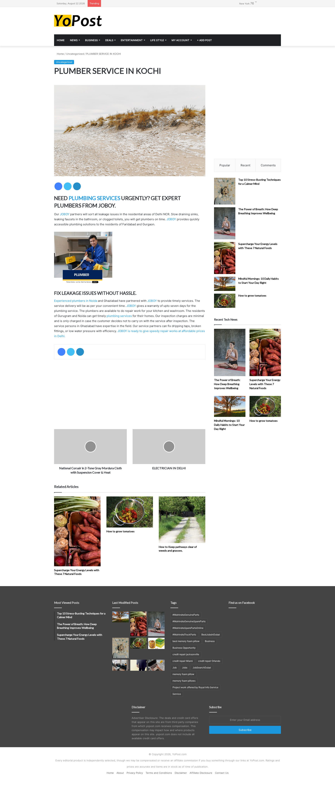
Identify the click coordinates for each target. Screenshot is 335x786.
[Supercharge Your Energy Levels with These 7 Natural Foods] (77, 531)
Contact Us (222, 772)
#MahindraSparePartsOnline (188, 627)
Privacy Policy (135, 772)
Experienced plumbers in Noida (75, 301)
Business (91, 40)
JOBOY (64, 214)
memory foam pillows (184, 680)
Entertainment (132, 40)
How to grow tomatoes (120, 531)
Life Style (157, 40)
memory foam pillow (183, 674)
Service (177, 693)
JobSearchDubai (202, 667)
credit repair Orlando (209, 660)
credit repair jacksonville (186, 654)
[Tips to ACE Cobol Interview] (156, 665)
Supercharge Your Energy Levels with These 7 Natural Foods (265, 384)
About (120, 772)
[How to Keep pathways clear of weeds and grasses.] (182, 519)
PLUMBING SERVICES (94, 198)
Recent (245, 165)
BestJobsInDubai (210, 634)
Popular (224, 165)
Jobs (184, 667)
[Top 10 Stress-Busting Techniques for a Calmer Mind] (224, 191)
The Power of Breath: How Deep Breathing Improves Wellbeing (227, 384)
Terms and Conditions (159, 772)
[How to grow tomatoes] (129, 511)
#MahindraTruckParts (184, 634)
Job (175, 667)
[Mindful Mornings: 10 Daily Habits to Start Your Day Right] (224, 284)
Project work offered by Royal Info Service (195, 687)
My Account (180, 40)
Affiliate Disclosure (201, 772)
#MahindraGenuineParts (186, 614)
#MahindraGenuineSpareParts (189, 621)
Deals (109, 40)
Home (61, 40)
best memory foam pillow (186, 641)
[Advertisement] (206, 19)
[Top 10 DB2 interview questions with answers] (120, 665)
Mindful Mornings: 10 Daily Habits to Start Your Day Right (229, 424)
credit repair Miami (183, 660)
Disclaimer (181, 772)
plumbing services (119, 316)
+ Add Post (204, 40)
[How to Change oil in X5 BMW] (156, 643)
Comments (268, 165)
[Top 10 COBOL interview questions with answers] (138, 665)
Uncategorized (75, 53)
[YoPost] (90, 21)
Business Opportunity (184, 647)
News (74, 40)
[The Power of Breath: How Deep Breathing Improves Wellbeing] (224, 223)
